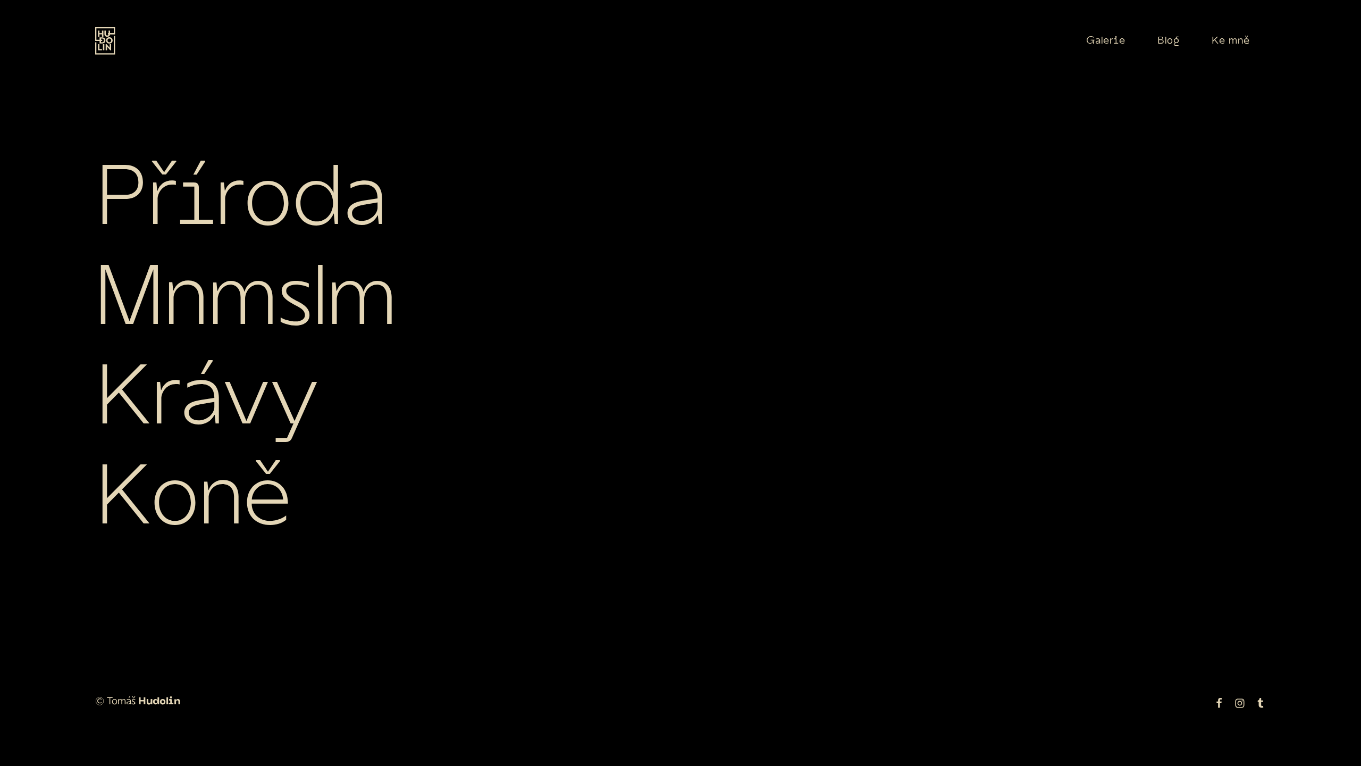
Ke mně (1231, 41)
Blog (1168, 41)
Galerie (1105, 41)
